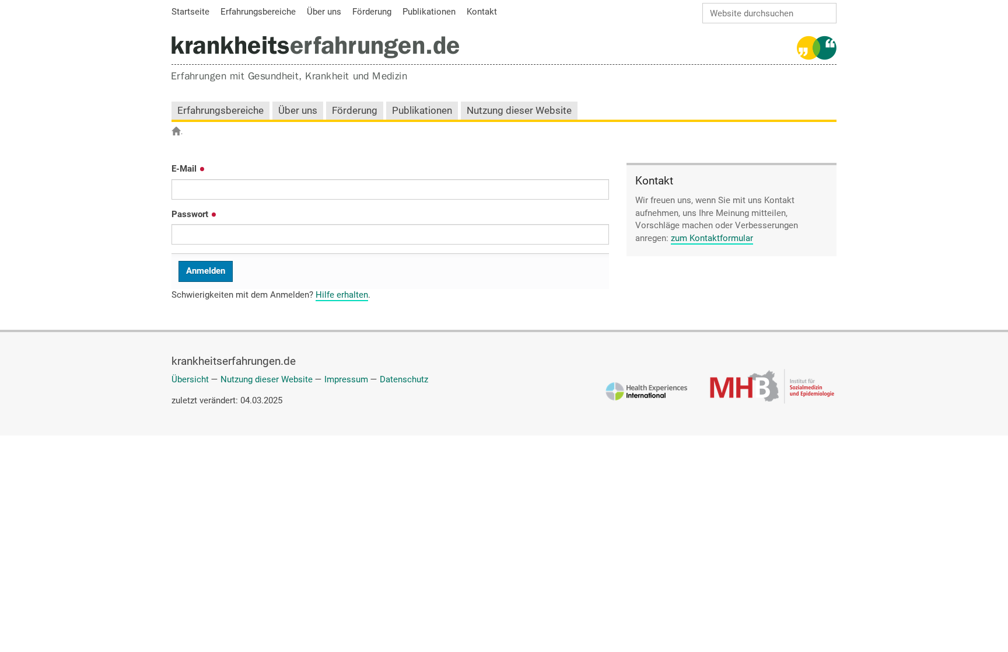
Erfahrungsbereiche (220, 110)
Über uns (297, 110)
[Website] (315, 47)
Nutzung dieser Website (519, 110)
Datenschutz (404, 379)
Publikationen (422, 110)
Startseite (181, 132)
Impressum (346, 379)
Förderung (354, 110)
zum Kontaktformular (712, 238)
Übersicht (190, 379)
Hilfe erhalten (342, 295)
